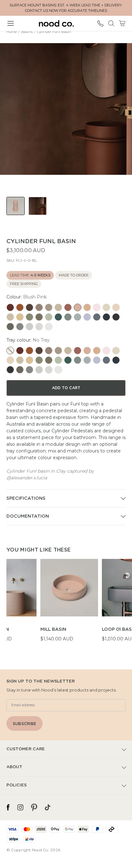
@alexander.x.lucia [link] (26, 478)
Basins (27, 31)
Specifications (25, 498)
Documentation (27, 516)
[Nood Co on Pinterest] (34, 807)
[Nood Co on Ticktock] (47, 807)
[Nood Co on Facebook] (8, 807)
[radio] (10, 307)
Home (11, 31)
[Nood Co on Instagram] (20, 807)
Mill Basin (53, 629)
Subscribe (24, 724)
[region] (69, 604)
